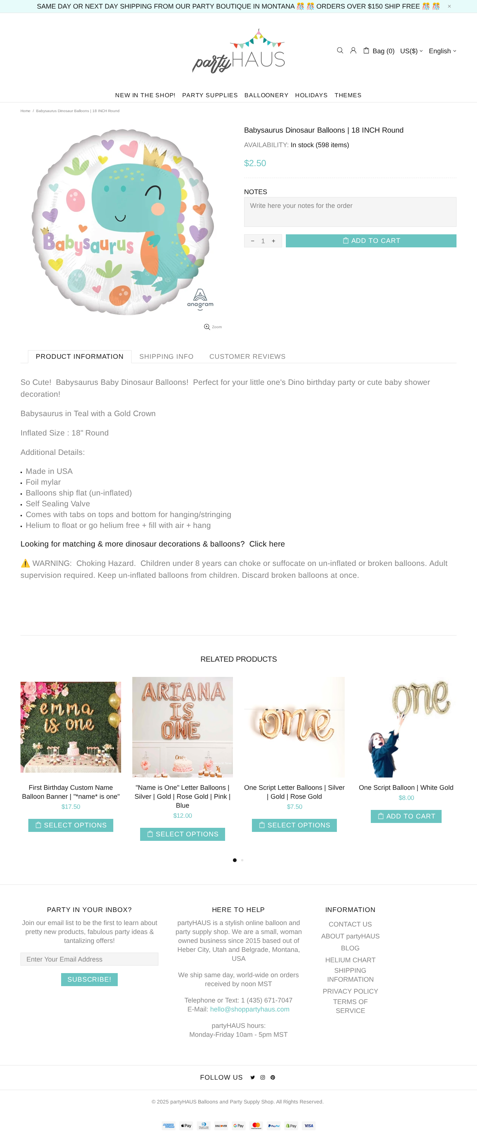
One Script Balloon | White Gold (406, 787)
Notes (255, 192)
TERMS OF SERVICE (350, 1006)
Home (25, 111)
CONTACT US (350, 924)
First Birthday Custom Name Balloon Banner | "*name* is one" (71, 792)
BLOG (350, 948)
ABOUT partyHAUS (350, 936)
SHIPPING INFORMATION (350, 975)
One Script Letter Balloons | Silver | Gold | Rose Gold (294, 792)
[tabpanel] (71, 762)
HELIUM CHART (350, 960)
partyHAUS (238, 50)
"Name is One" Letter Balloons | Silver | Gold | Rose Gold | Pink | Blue (183, 796)
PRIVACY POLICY (350, 991)
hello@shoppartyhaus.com (250, 1009)
